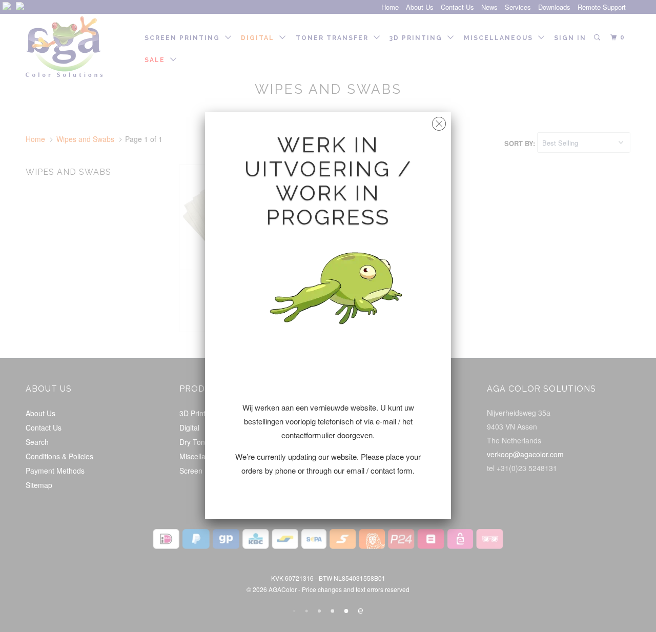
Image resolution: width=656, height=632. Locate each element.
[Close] (439, 121)
